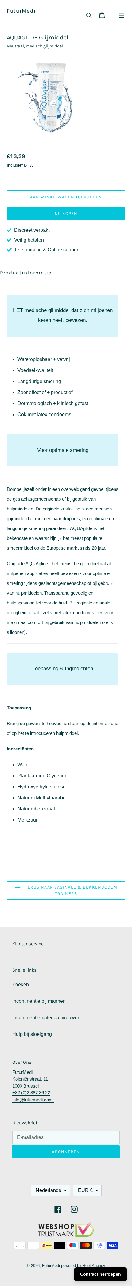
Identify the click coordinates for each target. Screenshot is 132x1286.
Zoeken (20, 984)
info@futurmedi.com (33, 1099)
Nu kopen (66, 213)
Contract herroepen (100, 1274)
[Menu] (121, 15)
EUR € (85, 1190)
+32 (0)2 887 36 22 (31, 1092)
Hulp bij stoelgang (32, 1034)
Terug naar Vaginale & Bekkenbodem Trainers (70, 890)
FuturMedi (21, 11)
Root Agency (94, 1265)
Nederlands (48, 1190)
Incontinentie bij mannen (39, 1001)
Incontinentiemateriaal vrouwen (46, 1017)
